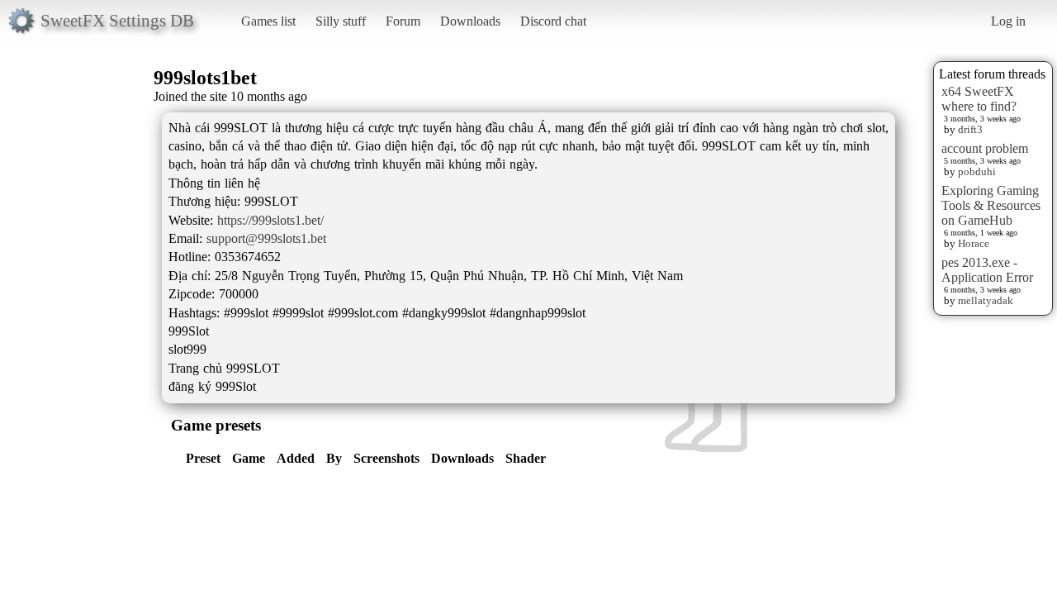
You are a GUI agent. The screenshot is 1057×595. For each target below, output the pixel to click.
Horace (973, 243)
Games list (268, 21)
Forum (403, 21)
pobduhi (977, 171)
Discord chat (553, 21)
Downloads (470, 21)
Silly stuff (340, 21)
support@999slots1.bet (266, 238)
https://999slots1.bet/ (270, 220)
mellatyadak (985, 300)
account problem (984, 148)
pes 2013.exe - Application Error (987, 269)
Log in (1008, 21)
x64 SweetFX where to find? (979, 98)
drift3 (970, 129)
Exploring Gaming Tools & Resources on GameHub (990, 205)
